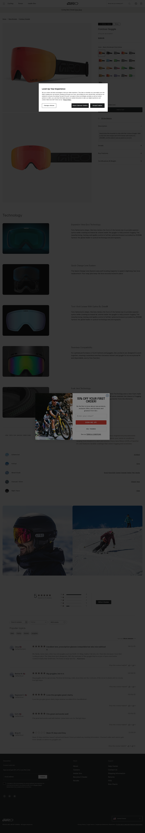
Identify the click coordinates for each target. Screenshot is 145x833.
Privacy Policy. (67, 99)
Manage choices (49, 105)
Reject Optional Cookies (80, 105)
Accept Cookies (97, 105)
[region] (73, 97)
